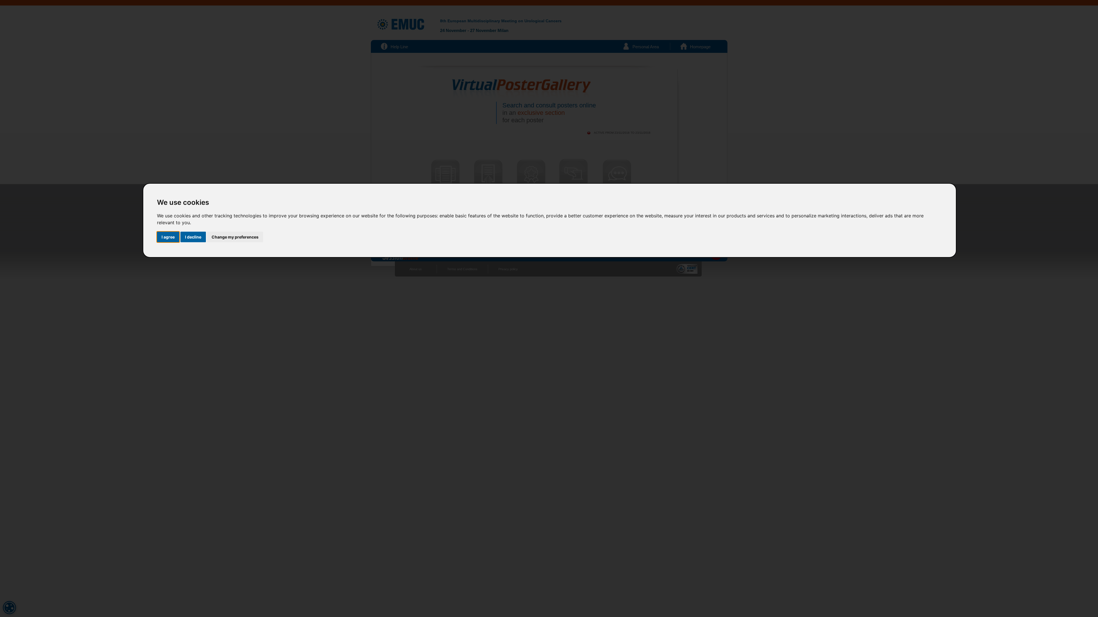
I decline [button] (193, 237)
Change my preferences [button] (235, 237)
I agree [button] (168, 237)
